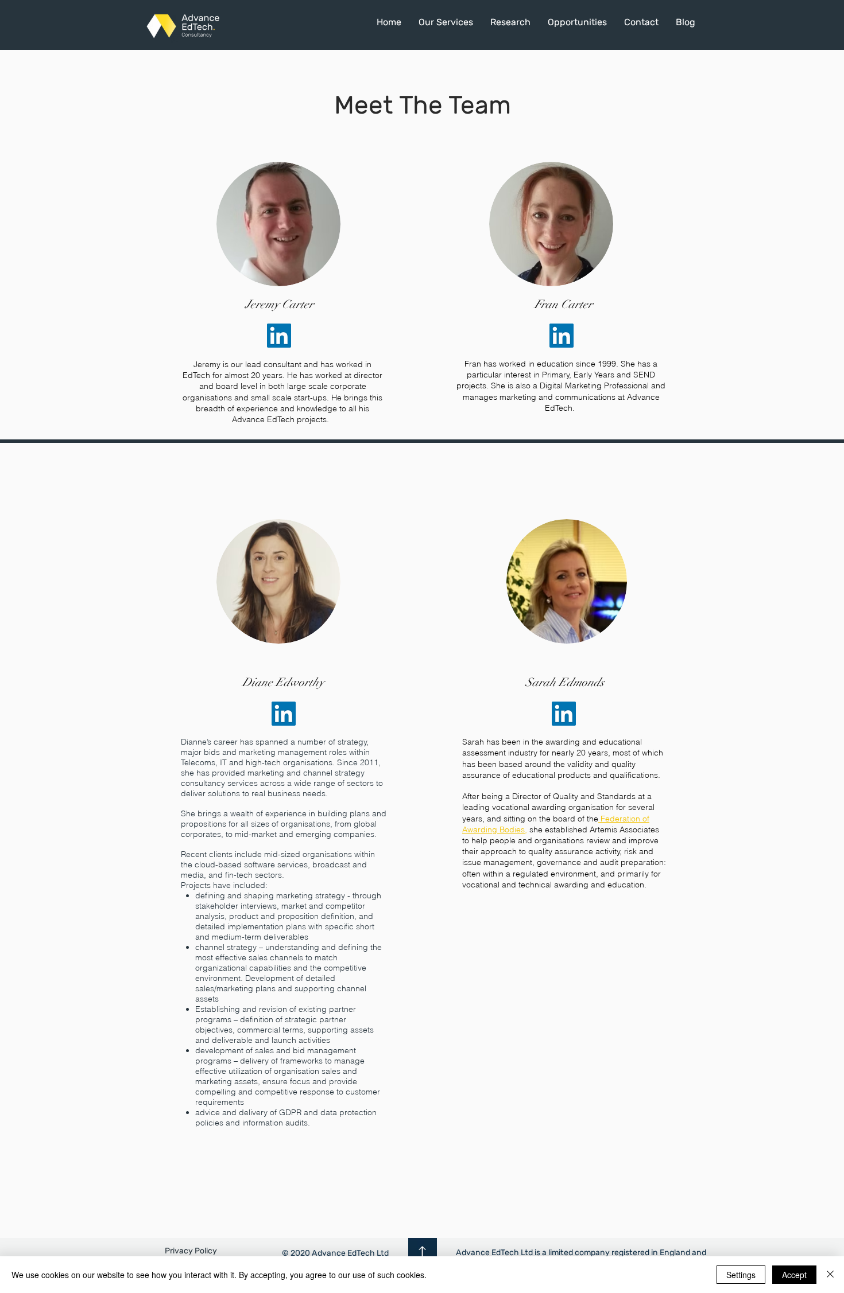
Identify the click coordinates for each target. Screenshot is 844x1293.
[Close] (830, 1274)
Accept (794, 1274)
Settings (741, 1274)
